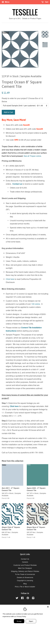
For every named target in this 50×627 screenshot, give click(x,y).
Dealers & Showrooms (25, 577)
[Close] (48, 607)
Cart (46, 2)
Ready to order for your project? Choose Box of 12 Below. (22, 100)
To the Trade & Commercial (25, 574)
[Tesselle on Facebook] (22, 598)
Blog (25, 583)
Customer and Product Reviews (25, 565)
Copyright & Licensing (25, 580)
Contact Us (25, 559)
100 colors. (35, 304)
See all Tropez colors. (33, 156)
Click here (10, 279)
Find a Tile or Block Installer (25, 586)
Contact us (17, 183)
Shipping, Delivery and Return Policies (25, 571)
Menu (7, 2)
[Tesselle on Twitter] (17, 598)
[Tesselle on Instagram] (33, 598)
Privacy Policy (21, 616)
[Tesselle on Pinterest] (28, 598)
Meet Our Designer (25, 568)
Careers (25, 562)
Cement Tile (26, 327)
